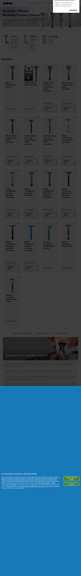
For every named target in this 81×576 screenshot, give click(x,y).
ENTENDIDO (73, 10)
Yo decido (71, 484)
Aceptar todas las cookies (71, 478)
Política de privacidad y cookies (46, 483)
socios (33, 477)
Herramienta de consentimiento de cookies (32, 486)
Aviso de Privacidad (11, 485)
